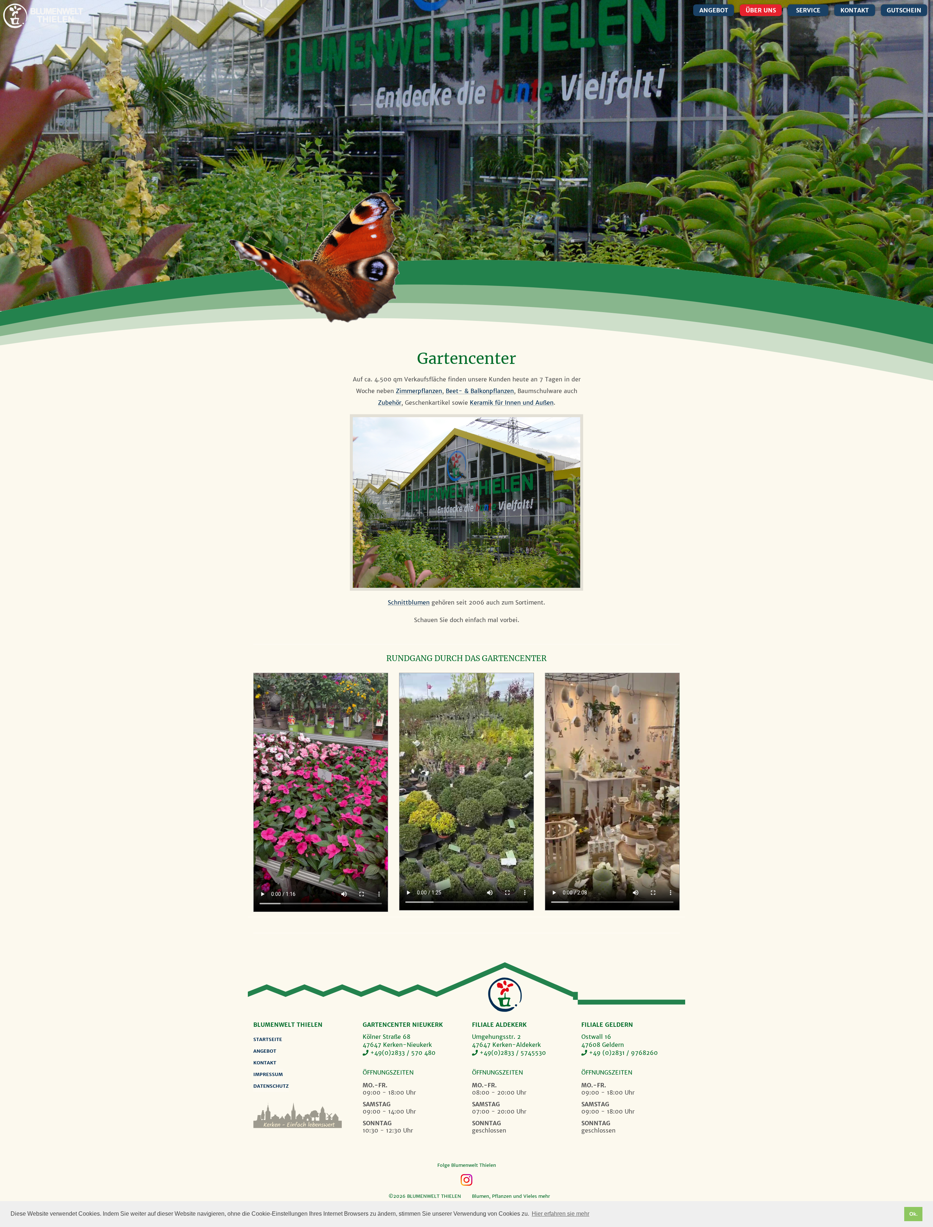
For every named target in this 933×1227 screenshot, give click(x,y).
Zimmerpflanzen (419, 391)
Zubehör (389, 402)
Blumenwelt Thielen (15, 15)
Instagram (466, 1180)
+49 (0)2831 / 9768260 (623, 1052)
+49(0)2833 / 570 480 (403, 1052)
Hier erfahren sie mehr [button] (560, 1214)
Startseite (267, 1039)
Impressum (268, 1074)
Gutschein (904, 10)
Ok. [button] (913, 1214)
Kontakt (854, 10)
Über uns (761, 10)
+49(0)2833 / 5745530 (513, 1052)
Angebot (713, 10)
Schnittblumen (409, 602)
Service (808, 10)
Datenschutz (271, 1086)
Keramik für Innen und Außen (512, 402)
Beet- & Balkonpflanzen (480, 391)
